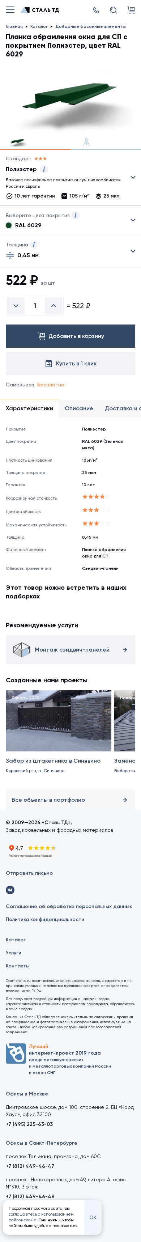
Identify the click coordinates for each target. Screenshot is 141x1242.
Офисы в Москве (27, 1094)
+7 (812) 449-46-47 (30, 1166)
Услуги (13, 953)
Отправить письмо (29, 873)
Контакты (18, 966)
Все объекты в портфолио (48, 799)
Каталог (16, 940)
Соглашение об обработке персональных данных (69, 906)
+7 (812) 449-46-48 (30, 1197)
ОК (93, 1217)
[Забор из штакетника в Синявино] (58, 738)
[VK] (10, 890)
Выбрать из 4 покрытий (64, 179)
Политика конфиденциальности (45, 919)
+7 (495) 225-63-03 (29, 1124)
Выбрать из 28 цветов (70, 220)
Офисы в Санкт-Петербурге (41, 1143)
